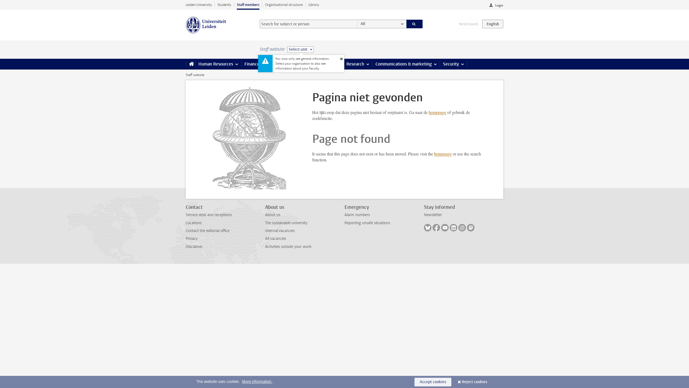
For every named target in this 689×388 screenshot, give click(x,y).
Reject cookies (474, 381)
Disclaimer (194, 246)
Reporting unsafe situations (367, 223)
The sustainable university (286, 223)
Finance (251, 64)
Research (355, 64)
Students (224, 4)
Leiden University (199, 4)
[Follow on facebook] (436, 227)
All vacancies (275, 238)
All (363, 23)
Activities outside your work (288, 246)
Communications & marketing (403, 64)
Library (313, 4)
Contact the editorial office (207, 230)
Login (499, 5)
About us (272, 214)
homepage (437, 112)
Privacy (192, 238)
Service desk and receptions (209, 214)
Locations (194, 223)
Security (451, 64)
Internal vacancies (280, 230)
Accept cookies (433, 381)
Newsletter (433, 214)
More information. (257, 381)
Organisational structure (284, 4)
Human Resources (215, 64)
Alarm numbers (357, 214)
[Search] (414, 24)
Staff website (195, 75)
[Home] (190, 64)
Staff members (248, 4)
